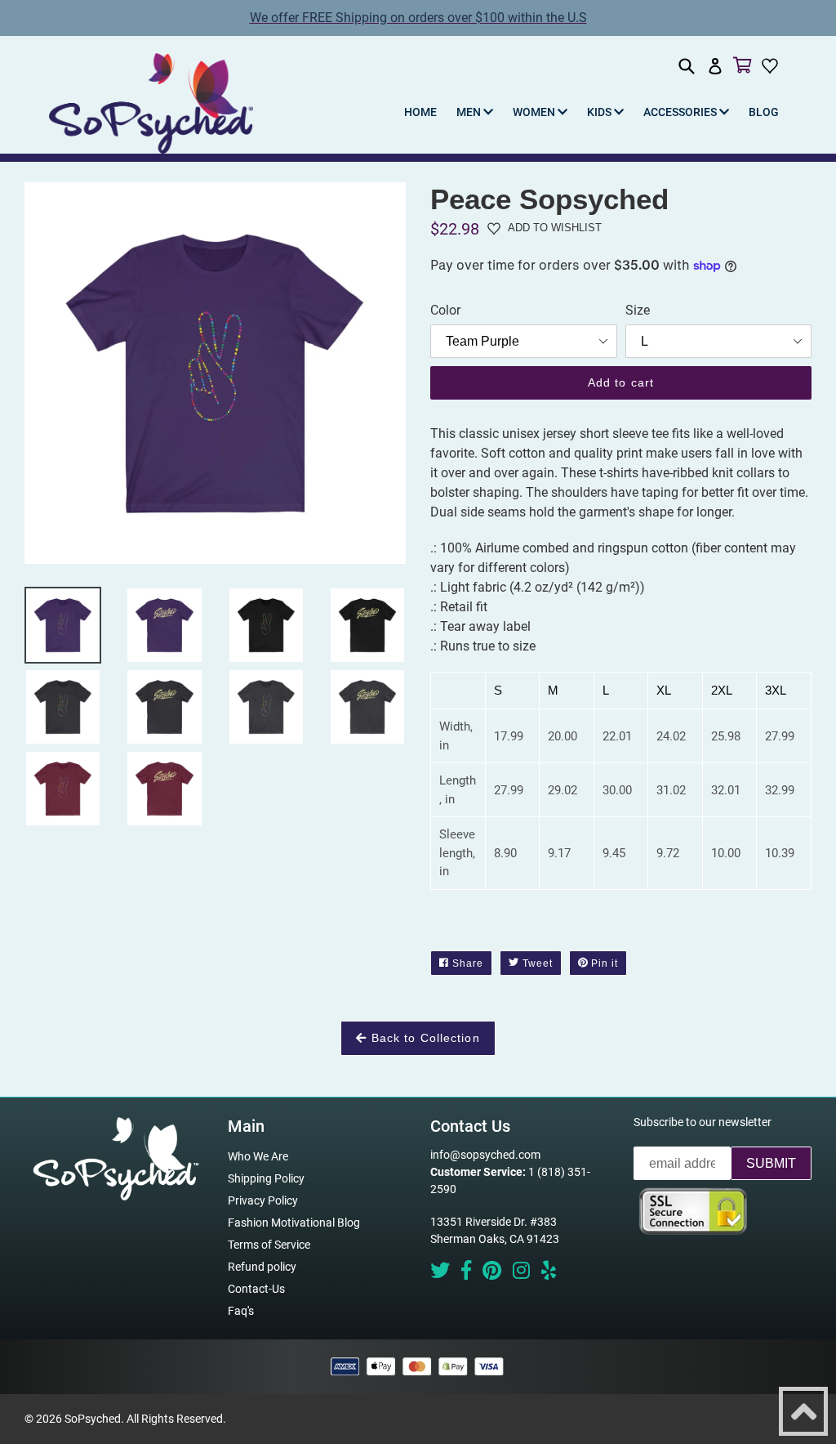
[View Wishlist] (772, 65)
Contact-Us (256, 1288)
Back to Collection (423, 1037)
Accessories (681, 111)
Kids (600, 111)
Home (420, 111)
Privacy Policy (263, 1200)
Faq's (241, 1310)
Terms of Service (269, 1244)
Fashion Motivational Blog (294, 1222)
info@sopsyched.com (485, 1154)
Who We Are (258, 1156)
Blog (764, 111)
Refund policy (262, 1266)
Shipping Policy (266, 1178)
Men (469, 111)
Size (637, 310)
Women (535, 111)
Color (445, 310)
